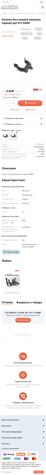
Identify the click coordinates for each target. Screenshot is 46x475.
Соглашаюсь (38, 472)
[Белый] (5, 135)
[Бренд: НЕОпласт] (37, 89)
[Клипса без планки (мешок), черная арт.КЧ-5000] (23, 65)
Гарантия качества (23, 381)
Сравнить (32, 110)
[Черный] (13, 135)
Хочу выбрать (6, 472)
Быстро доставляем (23, 363)
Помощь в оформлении (23, 403)
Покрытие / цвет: (8, 130)
